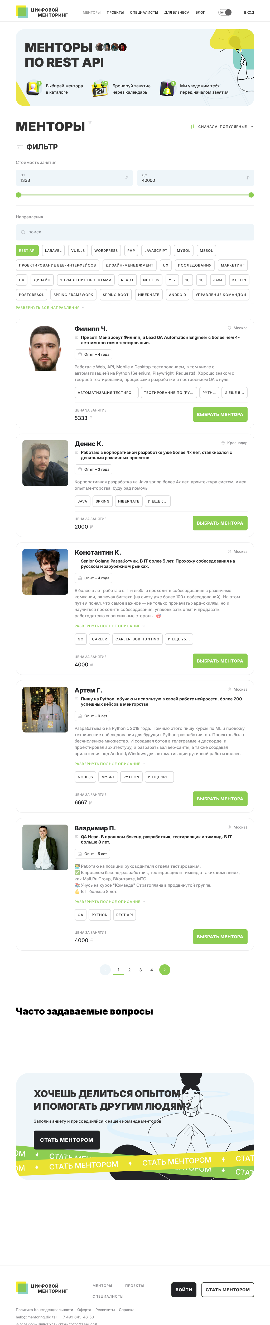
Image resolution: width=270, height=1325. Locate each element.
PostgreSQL (31, 295)
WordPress (106, 250)
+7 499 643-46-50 (77, 1317)
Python (210, 392)
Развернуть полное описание (108, 626)
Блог (200, 12)
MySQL (183, 250)
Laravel (53, 250)
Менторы (91, 12)
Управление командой (221, 295)
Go (81, 639)
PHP (131, 250)
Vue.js (78, 250)
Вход (249, 12)
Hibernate (149, 295)
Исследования (194, 265)
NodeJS (85, 777)
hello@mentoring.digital (36, 1317)
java (218, 280)
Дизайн (42, 280)
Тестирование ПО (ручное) (170, 392)
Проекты (115, 12)
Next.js (151, 280)
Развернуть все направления (48, 307)
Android (177, 295)
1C (201, 280)
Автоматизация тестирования (108, 392)
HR (21, 280)
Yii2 (172, 280)
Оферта (84, 1309)
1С (187, 280)
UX (165, 265)
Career (99, 639)
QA (80, 915)
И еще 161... (159, 777)
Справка (126, 1309)
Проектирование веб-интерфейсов (57, 265)
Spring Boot (116, 295)
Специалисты (144, 12)
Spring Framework (73, 295)
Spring (103, 501)
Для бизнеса (176, 12)
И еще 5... (234, 392)
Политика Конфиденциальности (44, 1309)
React (127, 280)
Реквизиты (105, 1309)
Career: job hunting (137, 639)
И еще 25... (179, 639)
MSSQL (206, 250)
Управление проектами (86, 280)
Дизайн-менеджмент (129, 265)
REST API (27, 250)
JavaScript (155, 250)
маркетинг (233, 265)
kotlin (239, 280)
